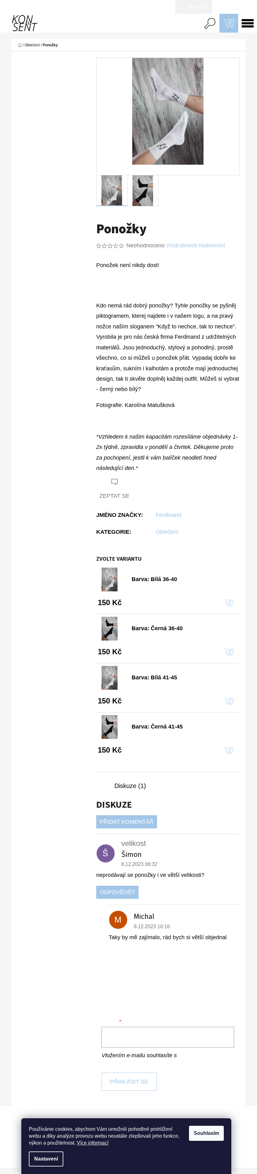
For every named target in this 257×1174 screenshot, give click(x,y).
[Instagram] (232, 1129)
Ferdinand (168, 515)
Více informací (92, 1143)
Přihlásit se (129, 1082)
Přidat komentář (127, 822)
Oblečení (167, 532)
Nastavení (46, 1158)
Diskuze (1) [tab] (130, 785)
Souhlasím (206, 1133)
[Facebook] (103, 283)
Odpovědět (117, 892)
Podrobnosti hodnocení (196, 245)
